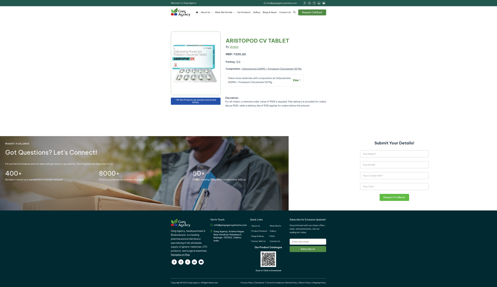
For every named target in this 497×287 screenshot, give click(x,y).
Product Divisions (259, 231)
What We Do (275, 226)
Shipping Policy (319, 282)
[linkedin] (194, 262)
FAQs (272, 236)
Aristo (234, 47)
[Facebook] (174, 262)
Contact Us (275, 241)
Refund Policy (292, 282)
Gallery (273, 231)
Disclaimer (260, 282)
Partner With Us (258, 241)
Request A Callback (394, 197)
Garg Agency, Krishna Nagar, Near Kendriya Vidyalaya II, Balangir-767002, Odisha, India (229, 236)
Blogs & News (257, 236)
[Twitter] (187, 262)
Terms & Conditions (275, 282)
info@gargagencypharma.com (281, 3)
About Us (255, 226)
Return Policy (305, 282)
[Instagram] (181, 262)
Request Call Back (312, 12)
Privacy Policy (247, 282)
